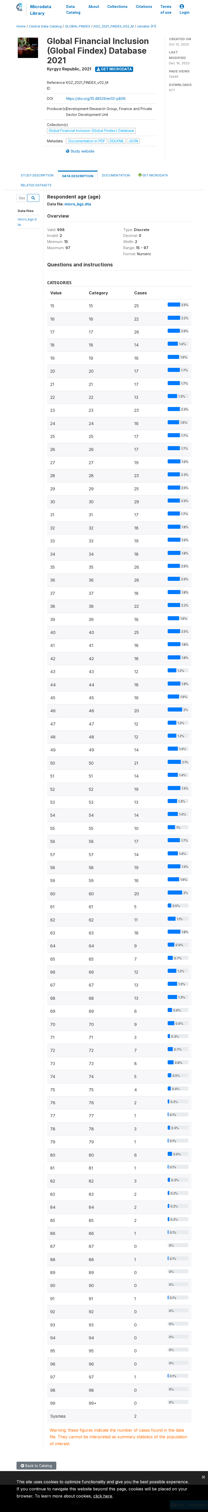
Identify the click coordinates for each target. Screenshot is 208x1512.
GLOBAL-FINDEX (77, 26)
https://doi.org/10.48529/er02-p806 (96, 98)
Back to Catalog (38, 1465)
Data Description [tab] (77, 176)
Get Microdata (116, 69)
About (94, 7)
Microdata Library (40, 10)
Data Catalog (73, 9)
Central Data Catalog (45, 26)
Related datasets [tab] (36, 185)
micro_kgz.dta (77, 204)
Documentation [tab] (116, 175)
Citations (144, 7)
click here (102, 1496)
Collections (117, 7)
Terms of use (165, 9)
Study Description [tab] (37, 175)
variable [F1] (146, 26)
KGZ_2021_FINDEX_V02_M (114, 26)
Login (184, 12)
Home (21, 26)
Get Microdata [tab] (155, 175)
